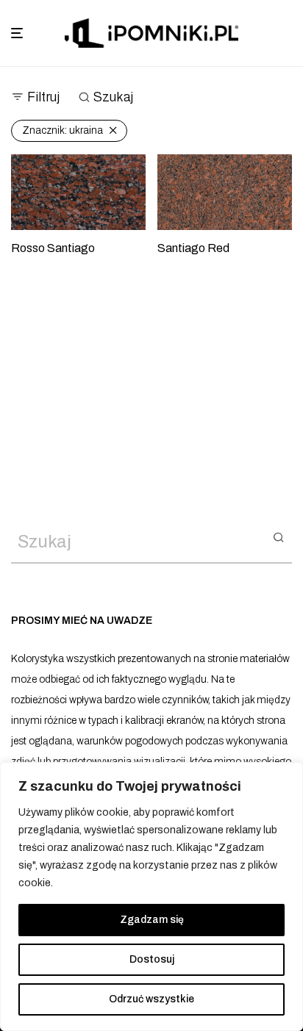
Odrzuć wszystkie (151, 999)
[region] (151, 896)
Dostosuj (151, 959)
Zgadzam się (152, 919)
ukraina (62, 130)
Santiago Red (193, 248)
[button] (278, 536)
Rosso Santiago (53, 248)
